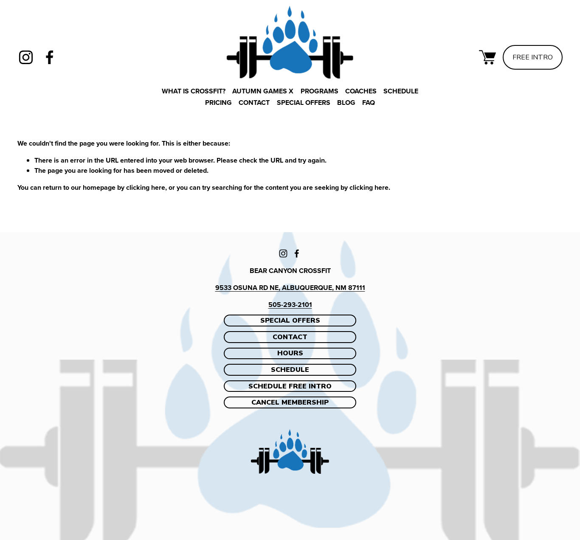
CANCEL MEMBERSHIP (290, 402)
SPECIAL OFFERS (303, 102)
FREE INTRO (532, 57)
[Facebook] (49, 57)
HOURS (290, 353)
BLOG (346, 102)
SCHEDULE (290, 369)
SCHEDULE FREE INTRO (290, 386)
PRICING (218, 102)
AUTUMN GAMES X (262, 91)
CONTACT (254, 102)
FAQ (368, 102)
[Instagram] (25, 57)
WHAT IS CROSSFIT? (193, 91)
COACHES (361, 91)
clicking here (145, 187)
